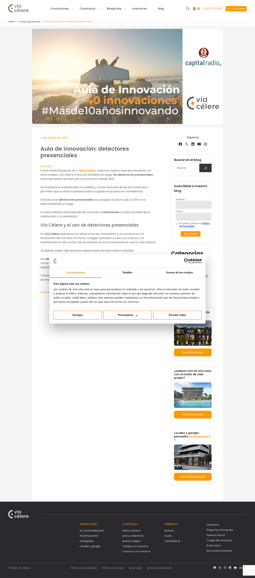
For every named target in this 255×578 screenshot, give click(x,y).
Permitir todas (177, 315)
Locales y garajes (90, 546)
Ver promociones (192, 414)
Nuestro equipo (131, 541)
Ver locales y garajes (192, 476)
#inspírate (114, 8)
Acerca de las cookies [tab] (179, 272)
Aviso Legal (135, 568)
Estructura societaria (219, 550)
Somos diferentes (133, 535)
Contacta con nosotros (136, 551)
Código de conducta (219, 540)
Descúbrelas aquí (192, 352)
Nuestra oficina (216, 535)
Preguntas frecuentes (220, 530)
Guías (167, 535)
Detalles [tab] (128, 272)
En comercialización (92, 530)
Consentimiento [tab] (75, 272)
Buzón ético (214, 545)
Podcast (46, 166)
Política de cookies (112, 568)
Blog (161, 8)
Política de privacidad (84, 568)
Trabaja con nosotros (135, 546)
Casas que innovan (29, 21)
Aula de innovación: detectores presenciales (68, 21)
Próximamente (89, 535)
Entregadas (87, 541)
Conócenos (87, 8)
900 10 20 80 (214, 8)
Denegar (78, 315)
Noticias (169, 530)
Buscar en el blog (187, 160)
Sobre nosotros (131, 530)
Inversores (139, 8)
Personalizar (125, 315)
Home (11, 21)
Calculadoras (172, 541)
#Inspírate (171, 524)
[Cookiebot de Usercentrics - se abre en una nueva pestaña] (186, 261)
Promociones (60, 8)
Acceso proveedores (159, 568)
